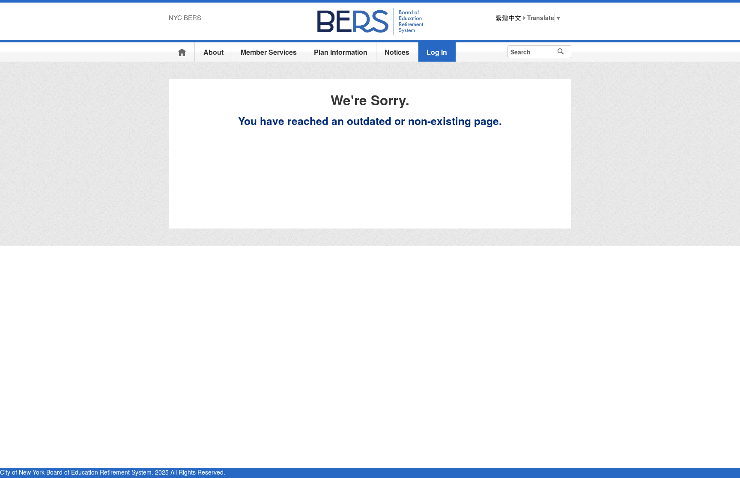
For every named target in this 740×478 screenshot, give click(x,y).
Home (182, 52)
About (213, 52)
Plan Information (340, 52)
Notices (397, 52)
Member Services (269, 52)
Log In (437, 52)
